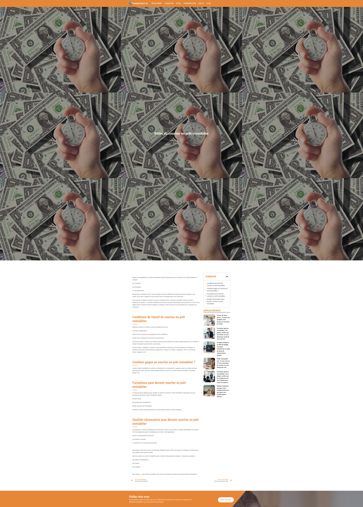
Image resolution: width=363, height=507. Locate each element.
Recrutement (156, 3)
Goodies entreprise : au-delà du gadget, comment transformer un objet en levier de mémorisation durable (223, 349)
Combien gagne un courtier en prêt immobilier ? (217, 290)
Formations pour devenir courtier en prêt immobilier (216, 295)
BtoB (209, 3)
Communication (189, 3)
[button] (227, 276)
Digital (201, 3)
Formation (169, 3)
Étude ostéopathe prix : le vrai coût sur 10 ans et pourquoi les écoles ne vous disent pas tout (223, 363)
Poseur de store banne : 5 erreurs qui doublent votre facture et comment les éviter (223, 320)
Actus (178, 3)
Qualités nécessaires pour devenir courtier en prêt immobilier (216, 301)
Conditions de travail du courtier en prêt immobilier (216, 284)
